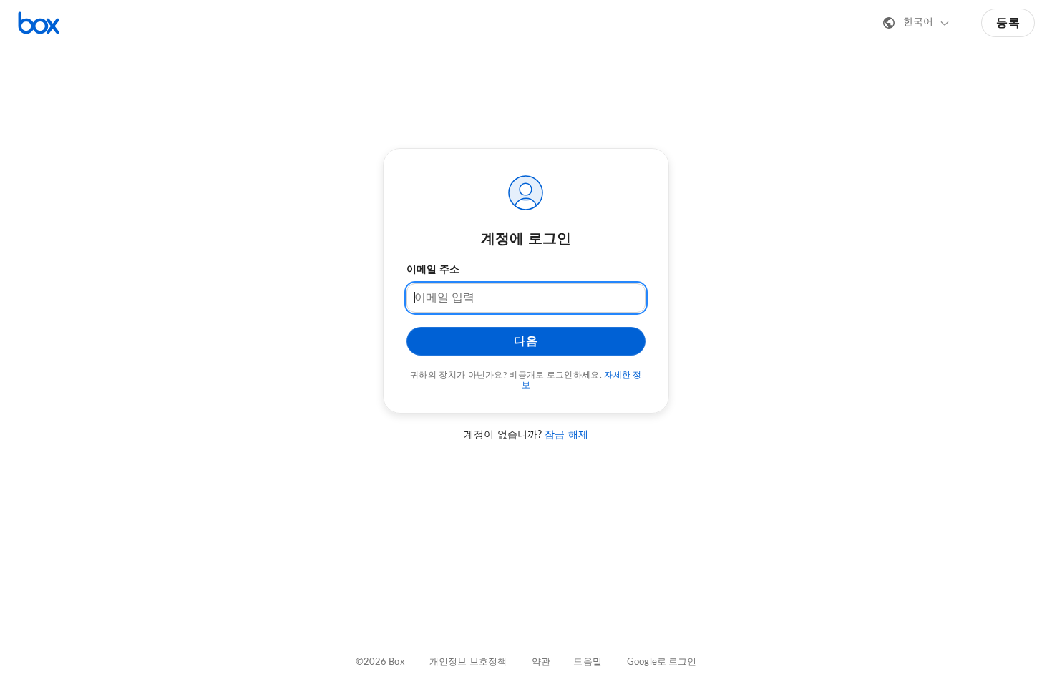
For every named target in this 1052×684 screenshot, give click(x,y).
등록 (1008, 23)
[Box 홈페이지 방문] (38, 22)
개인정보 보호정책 (468, 662)
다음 (525, 341)
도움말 (587, 662)
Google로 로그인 (661, 662)
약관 (541, 662)
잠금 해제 (566, 435)
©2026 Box (380, 662)
